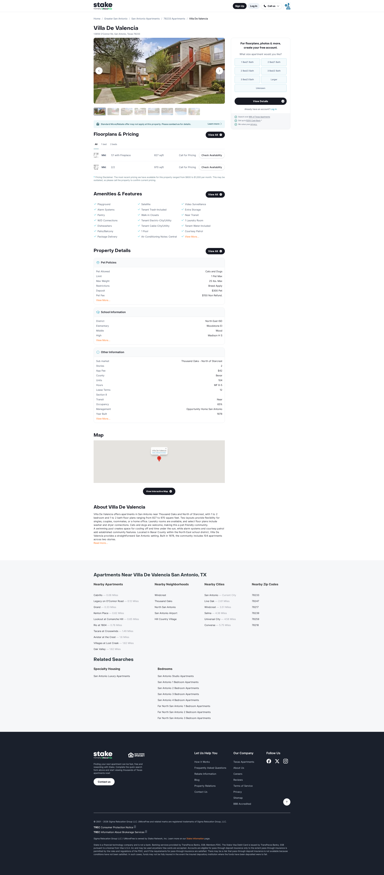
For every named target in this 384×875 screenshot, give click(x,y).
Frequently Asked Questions (210, 767)
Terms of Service (243, 785)
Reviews (238, 779)
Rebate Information (205, 773)
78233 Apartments (174, 18)
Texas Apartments (243, 761)
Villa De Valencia (116, 28)
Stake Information (195, 838)
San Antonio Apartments (145, 18)
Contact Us (200, 791)
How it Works (202, 761)
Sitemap (238, 797)
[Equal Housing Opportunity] (136, 755)
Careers (237, 773)
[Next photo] (219, 70)
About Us (238, 767)
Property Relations (205, 785)
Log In (253, 5)
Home (97, 18)
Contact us (104, 781)
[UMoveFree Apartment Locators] (103, 755)
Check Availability (211, 155)
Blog (197, 779)
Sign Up (239, 5)
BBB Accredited (242, 803)
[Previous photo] (99, 70)
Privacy (237, 791)
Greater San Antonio (116, 18)
